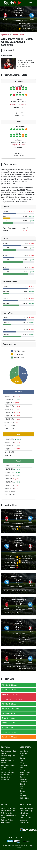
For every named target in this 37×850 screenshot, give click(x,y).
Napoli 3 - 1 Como (8, 723)
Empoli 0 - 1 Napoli (8, 718)
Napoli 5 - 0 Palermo (9, 732)
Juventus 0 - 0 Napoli (9, 737)
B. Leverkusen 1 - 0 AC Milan (12, 699)
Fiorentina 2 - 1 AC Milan (10, 694)
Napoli (32, 19)
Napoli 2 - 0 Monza (8, 727)
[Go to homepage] (12, 3)
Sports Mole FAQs (26, 811)
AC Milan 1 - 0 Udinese (18, 104)
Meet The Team (25, 818)
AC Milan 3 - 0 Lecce (9, 704)
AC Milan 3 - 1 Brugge (9, 685)
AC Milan (5, 19)
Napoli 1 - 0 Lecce (18, 144)
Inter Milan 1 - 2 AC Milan (11, 709)
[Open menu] (30, 3)
